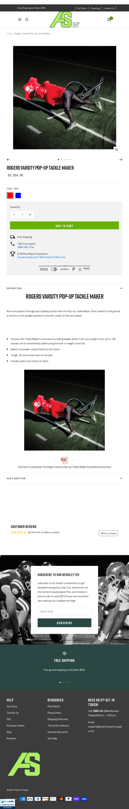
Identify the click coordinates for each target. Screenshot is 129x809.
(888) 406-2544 (26, 247)
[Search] (26, 19)
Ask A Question (16, 478)
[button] (7, 804)
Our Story (82, 8)
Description (14, 288)
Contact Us (109, 8)
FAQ (9, 719)
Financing (95, 8)
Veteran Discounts (58, 732)
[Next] (120, 159)
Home (10, 33)
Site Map (52, 738)
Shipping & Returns (58, 719)
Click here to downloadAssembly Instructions (64, 467)
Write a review (108, 533)
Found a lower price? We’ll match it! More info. (42, 257)
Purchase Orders (16, 726)
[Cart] (109, 19)
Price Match (54, 706)
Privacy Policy (54, 713)
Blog (9, 732)
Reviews (11, 738)
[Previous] (8, 159)
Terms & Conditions (58, 726)
